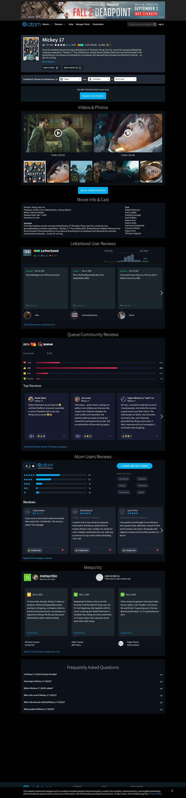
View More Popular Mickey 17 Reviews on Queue (45, 446)
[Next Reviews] (161, 293)
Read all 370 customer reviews (37, 558)
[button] (70, 79)
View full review (32, 633)
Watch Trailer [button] (49, 67)
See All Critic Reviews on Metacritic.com (42, 651)
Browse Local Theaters (93, 95)
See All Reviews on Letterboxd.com (39, 324)
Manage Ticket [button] (83, 24)
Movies (46, 24)
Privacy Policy (155, 793)
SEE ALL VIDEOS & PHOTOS (93, 190)
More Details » (48, 61)
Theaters (58, 24)
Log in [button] (161, 24)
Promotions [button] (98, 24)
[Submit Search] (155, 24)
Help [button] (71, 24)
